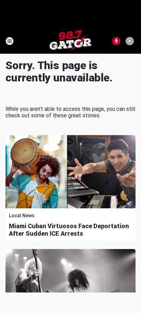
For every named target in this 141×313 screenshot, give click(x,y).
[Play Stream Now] (130, 41)
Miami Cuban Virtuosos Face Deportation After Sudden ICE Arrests (69, 229)
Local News (22, 215)
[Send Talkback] (116, 41)
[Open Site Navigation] (9, 41)
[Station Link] (70, 41)
